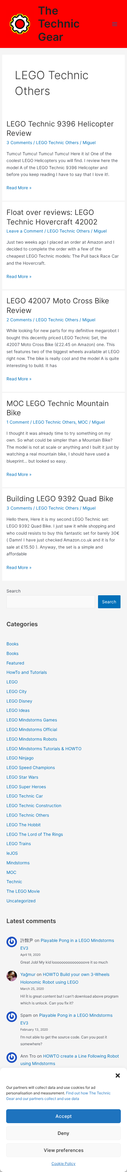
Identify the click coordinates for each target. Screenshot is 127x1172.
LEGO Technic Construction (33, 805)
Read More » (18, 188)
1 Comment (17, 422)
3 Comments (19, 142)
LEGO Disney (19, 701)
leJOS (12, 853)
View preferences (64, 1150)
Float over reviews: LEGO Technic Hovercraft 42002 (51, 217)
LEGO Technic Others (57, 142)
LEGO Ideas (18, 710)
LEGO (12, 681)
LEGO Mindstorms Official (31, 729)
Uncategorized (20, 900)
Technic (14, 881)
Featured (15, 663)
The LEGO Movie (23, 891)
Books (12, 643)
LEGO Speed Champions (30, 767)
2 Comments (19, 319)
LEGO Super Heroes (26, 786)
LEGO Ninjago (20, 757)
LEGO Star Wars (22, 777)
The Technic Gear (59, 24)
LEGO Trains (18, 843)
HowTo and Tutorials (26, 672)
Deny (63, 1133)
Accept (63, 1116)
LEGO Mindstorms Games (31, 719)
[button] (118, 1075)
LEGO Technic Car (24, 795)
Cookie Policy (63, 1163)
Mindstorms (18, 862)
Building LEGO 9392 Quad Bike (59, 498)
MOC (83, 422)
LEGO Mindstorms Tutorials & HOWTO (43, 748)
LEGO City (16, 691)
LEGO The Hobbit (23, 824)
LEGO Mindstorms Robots (31, 739)
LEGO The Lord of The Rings (34, 834)
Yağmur (27, 974)
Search (13, 590)
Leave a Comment (24, 231)
